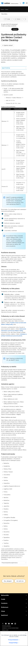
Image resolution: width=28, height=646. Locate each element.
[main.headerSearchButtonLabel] (20, 3)
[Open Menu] (26, 3)
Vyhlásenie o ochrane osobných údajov (10, 628)
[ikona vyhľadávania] (20, 3)
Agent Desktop (6, 68)
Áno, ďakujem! (8, 581)
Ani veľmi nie (20, 581)
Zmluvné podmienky (6, 626)
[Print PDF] (10, 29)
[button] (23, 3)
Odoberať (15, 29)
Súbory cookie (5, 630)
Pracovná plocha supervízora (10, 562)
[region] (14, 638)
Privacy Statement (13, 639)
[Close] (26, 633)
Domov (2, 9)
